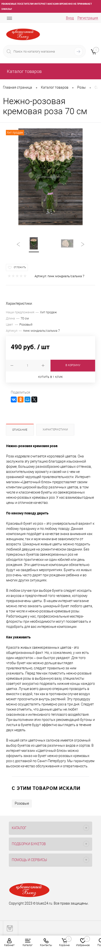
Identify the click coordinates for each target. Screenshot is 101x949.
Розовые (22, 803)
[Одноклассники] (21, 399)
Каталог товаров (24, 71)
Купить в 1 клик (50, 377)
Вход (70, 18)
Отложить (20, 267)
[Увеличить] (50, 176)
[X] (34, 399)
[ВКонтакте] (14, 399)
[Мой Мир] (27, 399)
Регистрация (87, 18)
